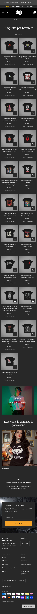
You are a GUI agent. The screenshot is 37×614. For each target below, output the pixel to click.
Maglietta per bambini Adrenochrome (9, 58)
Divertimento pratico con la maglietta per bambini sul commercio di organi (9, 183)
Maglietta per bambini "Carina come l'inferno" (9, 120)
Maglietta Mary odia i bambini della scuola (27, 215)
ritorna (4, 557)
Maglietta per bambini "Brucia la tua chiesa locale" (27, 89)
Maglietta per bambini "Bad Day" (27, 58)
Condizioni (24, 561)
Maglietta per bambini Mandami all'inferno (27, 276)
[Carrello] (34, 12)
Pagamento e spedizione (25, 572)
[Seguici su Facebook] (23, 543)
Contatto (5, 571)
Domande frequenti (8, 568)
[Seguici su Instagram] (27, 543)
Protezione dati (25, 568)
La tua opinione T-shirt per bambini (9, 374)
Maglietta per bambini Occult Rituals (27, 245)
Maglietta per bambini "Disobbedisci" (27, 120)
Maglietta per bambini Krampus (27, 182)
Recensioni (5, 564)
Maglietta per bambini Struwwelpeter (27, 307)
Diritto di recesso (26, 564)
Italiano (20, 580)
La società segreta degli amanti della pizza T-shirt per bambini (9, 342)
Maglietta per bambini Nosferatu (9, 245)
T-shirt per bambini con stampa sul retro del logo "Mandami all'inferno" (9, 308)
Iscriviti (18, 523)
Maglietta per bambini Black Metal (9, 89)
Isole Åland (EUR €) (9, 580)
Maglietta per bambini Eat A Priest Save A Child (9, 151)
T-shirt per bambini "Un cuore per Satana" (27, 151)
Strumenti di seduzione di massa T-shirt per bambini (27, 340)
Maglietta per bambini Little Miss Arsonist (9, 215)
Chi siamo (5, 561)
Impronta (23, 557)
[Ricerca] (7, 12)
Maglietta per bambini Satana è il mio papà (9, 276)
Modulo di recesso (28, 606)
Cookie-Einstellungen (8, 601)
